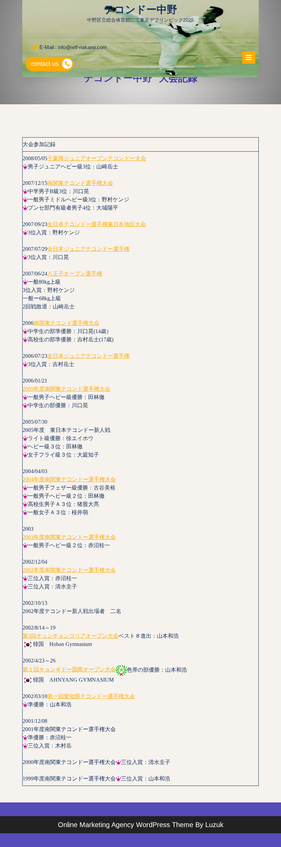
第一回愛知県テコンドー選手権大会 (91, 696)
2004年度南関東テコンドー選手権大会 (69, 479)
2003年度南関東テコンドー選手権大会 (69, 537)
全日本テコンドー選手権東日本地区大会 (96, 224)
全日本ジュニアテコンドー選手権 (88, 249)
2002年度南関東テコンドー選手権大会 (69, 570)
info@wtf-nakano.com (82, 47)
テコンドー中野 (140, 9)
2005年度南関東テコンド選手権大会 (66, 389)
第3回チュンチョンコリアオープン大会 (71, 636)
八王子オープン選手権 (74, 274)
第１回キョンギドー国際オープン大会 (69, 669)
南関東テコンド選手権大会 (80, 183)
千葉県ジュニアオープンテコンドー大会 (96, 158)
